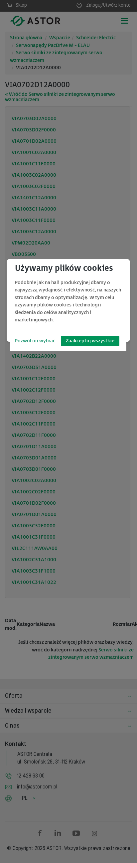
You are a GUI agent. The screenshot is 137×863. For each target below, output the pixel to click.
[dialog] (68, 300)
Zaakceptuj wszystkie (90, 341)
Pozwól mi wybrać (35, 341)
